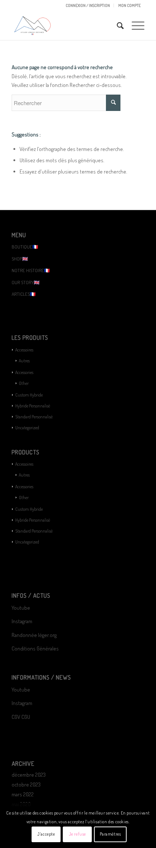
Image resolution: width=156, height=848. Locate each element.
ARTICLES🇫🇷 (24, 294)
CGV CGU (21, 716)
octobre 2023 (26, 784)
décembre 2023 (29, 774)
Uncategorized (27, 427)
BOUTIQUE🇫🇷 (25, 247)
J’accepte (46, 834)
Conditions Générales (36, 648)
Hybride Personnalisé (32, 406)
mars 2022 (23, 794)
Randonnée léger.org (34, 635)
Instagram (22, 621)
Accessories (24, 372)
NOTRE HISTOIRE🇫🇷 (31, 270)
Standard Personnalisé (34, 416)
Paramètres (110, 834)
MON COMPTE (129, 5)
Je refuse (77, 834)
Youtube (21, 607)
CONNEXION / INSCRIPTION (88, 5)
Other (24, 383)
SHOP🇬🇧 (20, 259)
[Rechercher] (117, 25)
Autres (24, 360)
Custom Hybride (29, 395)
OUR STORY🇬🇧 (26, 282)
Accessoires (24, 350)
